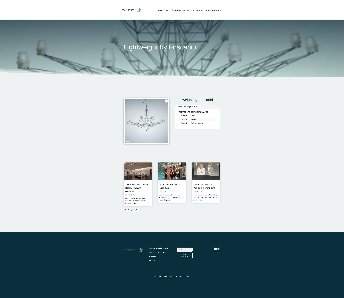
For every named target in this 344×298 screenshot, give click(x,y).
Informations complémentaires (187, 107)
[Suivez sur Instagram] (219, 249)
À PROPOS (176, 10)
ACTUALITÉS (188, 10)
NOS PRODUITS (212, 10)
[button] (166, 101)
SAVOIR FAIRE (164, 10)
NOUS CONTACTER (157, 252)
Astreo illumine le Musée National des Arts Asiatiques (136, 188)
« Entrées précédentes (132, 210)
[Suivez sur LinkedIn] (215, 249)
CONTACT (200, 10)
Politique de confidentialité (182, 276)
